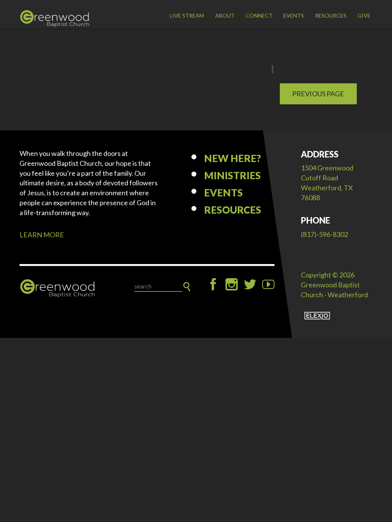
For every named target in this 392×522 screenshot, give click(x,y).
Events (293, 15)
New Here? (232, 158)
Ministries (232, 175)
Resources (330, 15)
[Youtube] (268, 284)
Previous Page (318, 93)
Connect (259, 15)
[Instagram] (231, 284)
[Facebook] (213, 284)
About (225, 15)
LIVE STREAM (187, 15)
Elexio (317, 315)
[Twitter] (250, 284)
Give (364, 15)
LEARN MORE (42, 234)
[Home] (58, 288)
